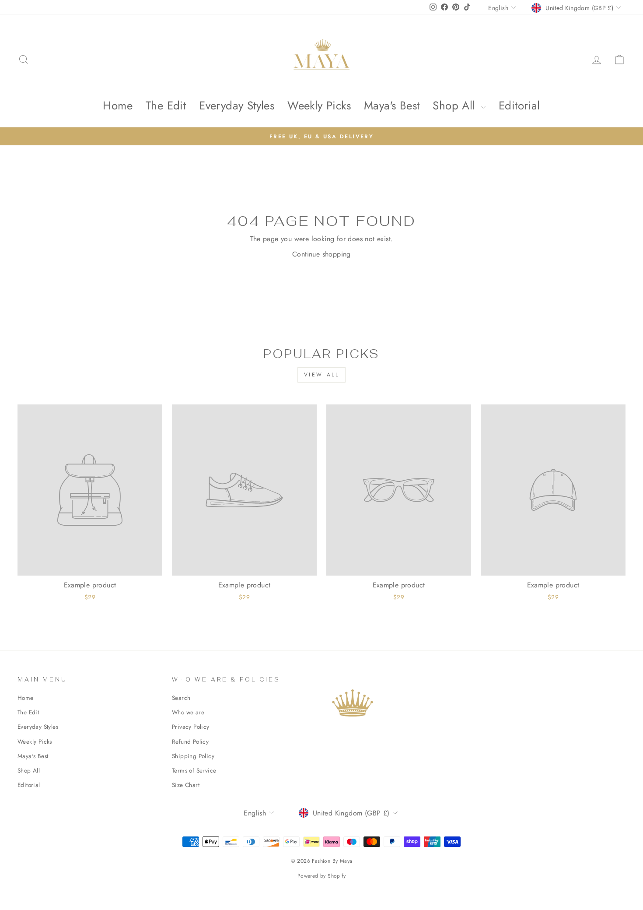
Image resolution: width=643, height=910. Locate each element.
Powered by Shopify (321, 876)
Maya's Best (391, 105)
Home (118, 105)
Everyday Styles (236, 105)
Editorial (519, 105)
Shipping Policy (193, 756)
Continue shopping (321, 254)
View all (321, 375)
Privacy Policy (191, 726)
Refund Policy (190, 741)
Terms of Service (194, 770)
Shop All (456, 105)
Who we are (188, 712)
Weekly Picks (319, 105)
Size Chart (185, 784)
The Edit (166, 105)
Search (181, 697)
